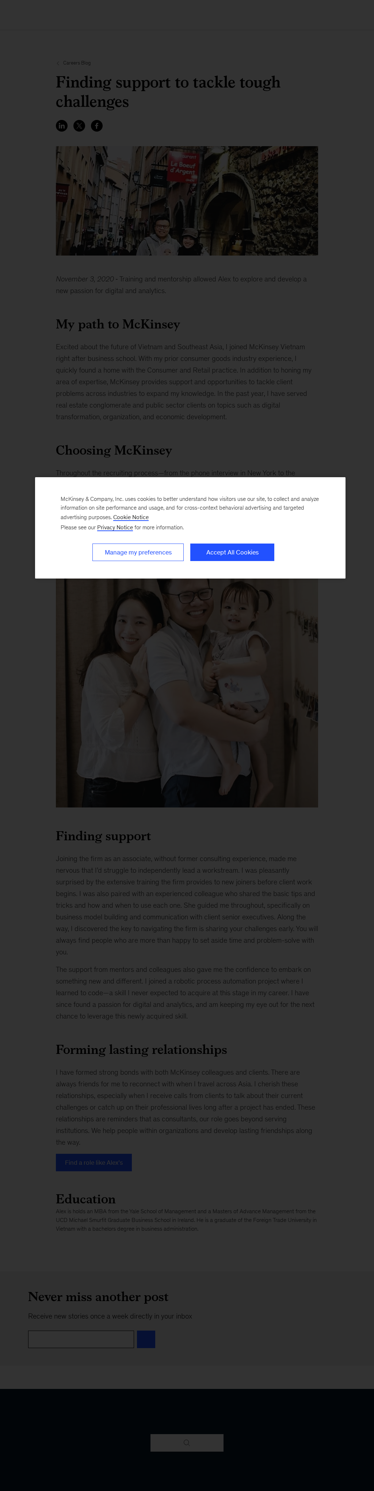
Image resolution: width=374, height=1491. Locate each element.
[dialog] (190, 528)
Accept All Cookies (232, 552)
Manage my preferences (138, 552)
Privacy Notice (115, 527)
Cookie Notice (131, 517)
